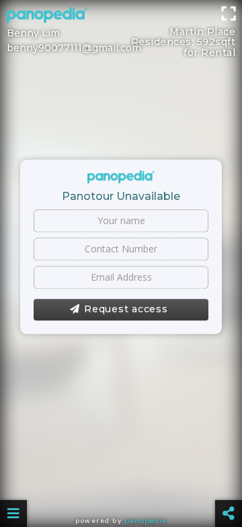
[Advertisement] (121, 17)
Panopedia (145, 520)
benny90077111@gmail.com (74, 48)
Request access (126, 309)
